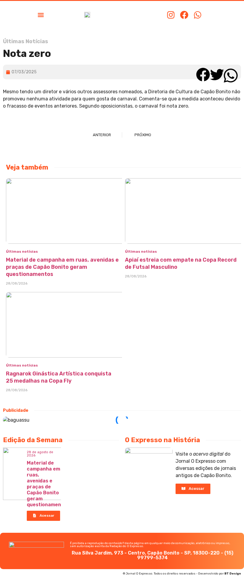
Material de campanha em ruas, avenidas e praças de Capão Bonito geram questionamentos (62, 267)
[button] (41, 15)
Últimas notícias (22, 251)
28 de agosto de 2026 (40, 453)
